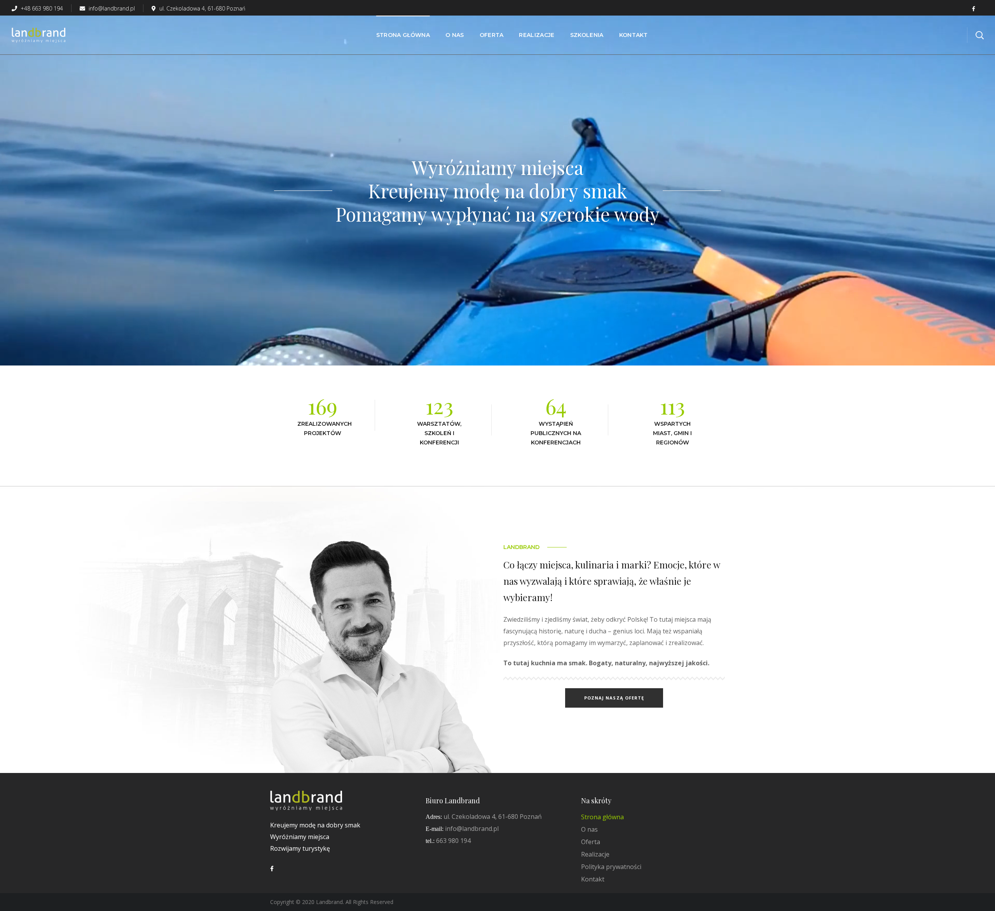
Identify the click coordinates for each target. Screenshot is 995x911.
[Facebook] (272, 868)
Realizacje (595, 854)
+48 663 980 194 (41, 8)
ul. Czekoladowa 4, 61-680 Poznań (202, 8)
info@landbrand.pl (111, 8)
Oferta (590, 842)
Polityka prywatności (611, 866)
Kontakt (592, 879)
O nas (589, 829)
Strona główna (602, 817)
